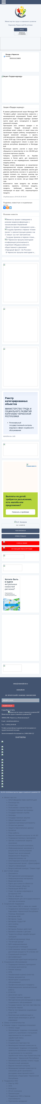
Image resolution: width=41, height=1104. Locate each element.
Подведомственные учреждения (22, 838)
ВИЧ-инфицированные (17, 944)
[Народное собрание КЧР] (11, 765)
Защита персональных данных (21, 828)
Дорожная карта (15, 995)
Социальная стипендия (18, 947)
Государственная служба (18, 813)
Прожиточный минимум (18, 1063)
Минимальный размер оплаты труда (23, 1061)
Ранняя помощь (14, 969)
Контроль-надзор (15, 1007)
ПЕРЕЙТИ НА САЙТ (9, 436)
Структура (12, 805)
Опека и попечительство (14, 1023)
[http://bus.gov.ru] (8, 776)
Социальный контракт (17, 954)
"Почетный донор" (16, 942)
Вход (22, 29)
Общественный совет (17, 820)
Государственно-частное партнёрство (24, 1005)
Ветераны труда (15, 919)
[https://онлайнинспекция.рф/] (12, 784)
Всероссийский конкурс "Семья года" (24, 868)
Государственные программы (20, 810)
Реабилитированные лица (19, 939)
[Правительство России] (11, 763)
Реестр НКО (13, 1083)
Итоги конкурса (15, 1091)
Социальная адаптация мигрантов (22, 959)
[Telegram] (10, 207)
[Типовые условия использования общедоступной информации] (20, 756)
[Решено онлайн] (8, 773)
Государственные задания (19, 997)
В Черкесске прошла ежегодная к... (20, 252)
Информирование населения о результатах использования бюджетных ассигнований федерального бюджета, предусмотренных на (21, 853)
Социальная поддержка (14, 904)
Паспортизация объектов (19, 886)
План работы (13, 833)
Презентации (13, 1093)
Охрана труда (14, 1040)
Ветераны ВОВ (14, 916)
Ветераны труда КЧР (17, 921)
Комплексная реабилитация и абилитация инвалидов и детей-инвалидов (21, 1017)
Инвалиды (12, 926)
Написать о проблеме (20, 512)
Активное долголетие (17, 967)
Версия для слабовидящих (22, 33)
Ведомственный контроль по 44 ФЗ (23, 835)
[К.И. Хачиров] (20, 522)
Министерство (10, 797)
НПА (10, 972)
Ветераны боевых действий (20, 929)
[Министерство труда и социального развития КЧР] (20, 11)
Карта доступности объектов (20, 883)
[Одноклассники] (7, 207)
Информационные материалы (20, 878)
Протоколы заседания (17, 1101)
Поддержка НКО (11, 1081)
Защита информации (17, 866)
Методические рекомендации (21, 876)
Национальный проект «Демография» (24, 863)
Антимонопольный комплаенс (20, 845)
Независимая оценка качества (21, 974)
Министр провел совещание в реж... (20, 227)
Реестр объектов (15, 896)
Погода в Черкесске (12, 54)
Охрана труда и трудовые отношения (20, 1025)
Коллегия (12, 830)
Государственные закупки (19, 818)
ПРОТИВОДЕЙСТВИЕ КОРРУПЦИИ (22, 800)
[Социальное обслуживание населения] (12, 567)
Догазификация (14, 957)
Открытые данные (16, 825)
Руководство (13, 802)
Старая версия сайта (8, 710)
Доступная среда (11, 871)
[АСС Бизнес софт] (9, 768)
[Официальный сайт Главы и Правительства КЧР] (20, 760)
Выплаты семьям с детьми (19, 931)
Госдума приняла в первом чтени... (20, 237)
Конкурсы (12, 1088)
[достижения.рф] (8, 787)
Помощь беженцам (16, 914)
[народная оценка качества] (12, 771)
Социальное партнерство (19, 1043)
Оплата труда (14, 1028)
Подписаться (7, 706)
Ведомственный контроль (19, 1066)
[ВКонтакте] (4, 207)
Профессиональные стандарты (21, 985)
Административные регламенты (21, 823)
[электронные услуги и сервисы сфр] (15, 779)
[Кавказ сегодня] (8, 752)
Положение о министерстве (20, 808)
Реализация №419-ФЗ (17, 888)
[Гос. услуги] (6, 750)
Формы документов (16, 977)
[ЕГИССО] (6, 781)
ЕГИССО (11, 992)
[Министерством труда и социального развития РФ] (20, 743)
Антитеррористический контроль (22, 861)
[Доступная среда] (8, 747)
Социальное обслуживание (15, 962)
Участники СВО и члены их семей (22, 906)
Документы (13, 873)
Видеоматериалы (15, 881)
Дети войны (13, 924)
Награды (12, 815)
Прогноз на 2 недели (15, 58)
